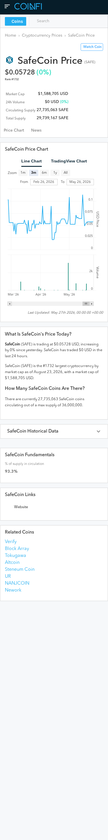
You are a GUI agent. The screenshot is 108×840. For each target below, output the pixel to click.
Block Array (17, 549)
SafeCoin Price (81, 35)
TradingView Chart (69, 161)
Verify (11, 542)
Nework (13, 590)
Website (21, 507)
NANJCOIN (17, 583)
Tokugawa (15, 555)
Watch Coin (92, 47)
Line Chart (31, 161)
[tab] (14, 130)
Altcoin (12, 562)
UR (8, 576)
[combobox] (57, 21)
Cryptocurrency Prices (42, 35)
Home (10, 35)
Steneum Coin (20, 569)
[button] (54, 431)
